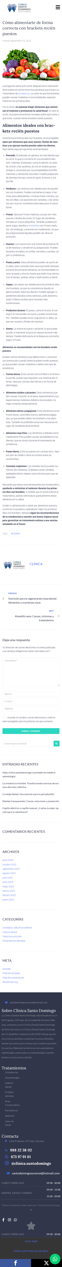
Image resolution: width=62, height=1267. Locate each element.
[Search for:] (27, 743)
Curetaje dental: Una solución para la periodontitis (28, 794)
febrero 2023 (9, 895)
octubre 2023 (9, 864)
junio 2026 (7, 860)
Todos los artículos (12, 936)
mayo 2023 (8, 886)
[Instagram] (9, 1220)
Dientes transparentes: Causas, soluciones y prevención (30, 801)
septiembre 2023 (11, 869)
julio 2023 (7, 877)
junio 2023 (7, 882)
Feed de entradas (11, 973)
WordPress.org (10, 982)
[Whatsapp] (15, 1220)
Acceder (6, 969)
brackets (15, 533)
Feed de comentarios (13, 977)
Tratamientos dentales (13, 940)
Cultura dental (9, 932)
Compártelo (15, 1263)
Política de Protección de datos (31, 1251)
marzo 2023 (8, 891)
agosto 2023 (9, 873)
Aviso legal (31, 1241)
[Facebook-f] (3, 1220)
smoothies (34, 225)
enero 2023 (8, 899)
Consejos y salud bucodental (17, 927)
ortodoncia (23, 93)
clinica (36, 564)
